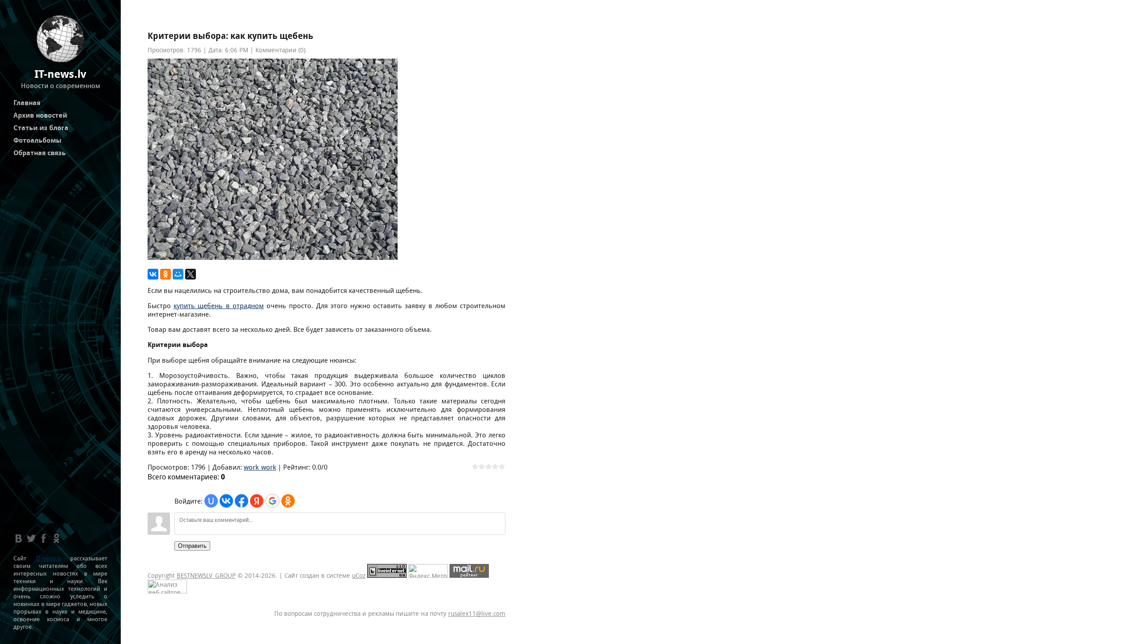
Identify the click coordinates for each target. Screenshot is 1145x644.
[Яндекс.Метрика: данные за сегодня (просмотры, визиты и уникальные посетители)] (428, 571)
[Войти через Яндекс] (256, 501)
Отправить (192, 545)
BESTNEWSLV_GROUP (206, 576)
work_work (260, 467)
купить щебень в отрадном (219, 305)
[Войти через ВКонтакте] (226, 501)
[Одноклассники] (165, 274)
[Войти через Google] (272, 501)
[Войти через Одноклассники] (288, 501)
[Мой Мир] (178, 274)
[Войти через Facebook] (241, 501)
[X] (190, 274)
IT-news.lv (48, 558)
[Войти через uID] (211, 501)
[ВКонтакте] (153, 274)
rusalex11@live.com (476, 614)
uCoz (358, 576)
